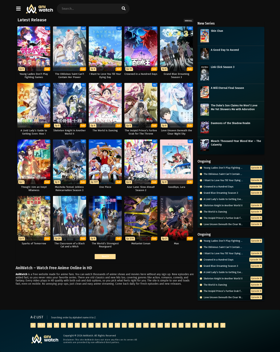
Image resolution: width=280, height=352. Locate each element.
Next (104, 256)
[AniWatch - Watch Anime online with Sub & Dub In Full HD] (39, 11)
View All (188, 21)
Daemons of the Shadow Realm (230, 123)
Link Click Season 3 (222, 67)
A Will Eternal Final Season (227, 88)
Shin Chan (217, 31)
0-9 (41, 325)
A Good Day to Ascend (225, 50)
